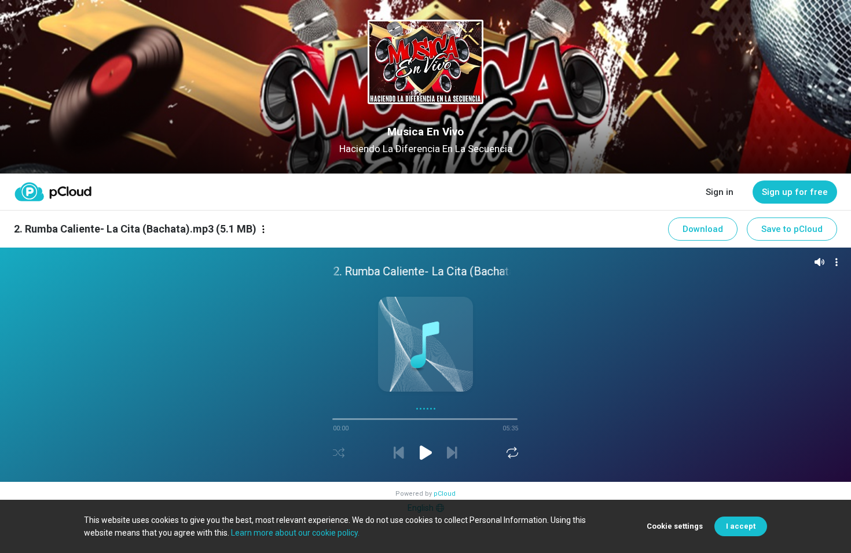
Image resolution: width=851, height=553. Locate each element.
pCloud (445, 493)
